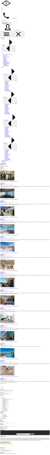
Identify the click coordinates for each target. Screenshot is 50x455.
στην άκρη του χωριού (8, 85)
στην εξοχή (6, 88)
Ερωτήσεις (3, 161)
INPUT (1, 420)
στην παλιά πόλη (7, 134)
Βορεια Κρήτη (4, 414)
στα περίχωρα (6, 87)
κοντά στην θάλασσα (7, 90)
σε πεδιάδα (6, 83)
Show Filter (2, 167)
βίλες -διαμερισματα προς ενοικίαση (7, 54)
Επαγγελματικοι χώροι (5, 401)
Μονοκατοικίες (5, 405)
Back (14, 51)
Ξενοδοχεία (4, 406)
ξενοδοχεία (4, 61)
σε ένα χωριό (6, 84)
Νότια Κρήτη (4, 415)
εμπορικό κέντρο (7, 89)
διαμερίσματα (5, 58)
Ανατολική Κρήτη (5, 416)
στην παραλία (6, 152)
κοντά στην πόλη (7, 86)
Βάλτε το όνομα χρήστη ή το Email (6, 22)
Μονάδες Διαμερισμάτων (6, 62)
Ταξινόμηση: (1, 168)
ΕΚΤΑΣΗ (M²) (2, 424)
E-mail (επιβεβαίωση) (3, 450)
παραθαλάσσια (7, 81)
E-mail (1, 449)
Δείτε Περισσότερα (2, 188)
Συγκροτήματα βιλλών (5, 410)
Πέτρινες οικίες (5, 408)
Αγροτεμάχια (4, 397)
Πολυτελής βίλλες (5, 60)
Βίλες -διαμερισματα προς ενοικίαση (7, 399)
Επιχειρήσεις (5, 64)
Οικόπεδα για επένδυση (6, 56)
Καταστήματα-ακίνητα (6, 63)
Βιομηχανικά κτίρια (5, 65)
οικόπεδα (4, 57)
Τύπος (1, 394)
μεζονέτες (4, 59)
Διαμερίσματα (4, 400)
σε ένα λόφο (6, 82)
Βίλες (4, 55)
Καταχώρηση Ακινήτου (5, 160)
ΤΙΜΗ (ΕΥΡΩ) (2, 421)
